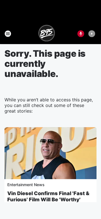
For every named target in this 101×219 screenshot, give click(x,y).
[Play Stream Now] (91, 33)
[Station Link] (46, 34)
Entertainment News (26, 184)
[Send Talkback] (80, 33)
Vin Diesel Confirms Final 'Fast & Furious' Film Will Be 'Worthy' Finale (48, 199)
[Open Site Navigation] (7, 33)
